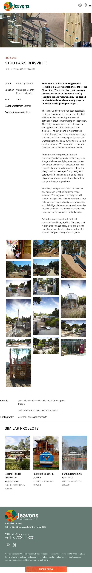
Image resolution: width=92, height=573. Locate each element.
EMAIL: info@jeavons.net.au (17, 534)
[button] (90, 6)
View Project (17, 452)
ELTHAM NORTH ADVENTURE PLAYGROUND (13, 478)
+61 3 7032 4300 (19, 537)
